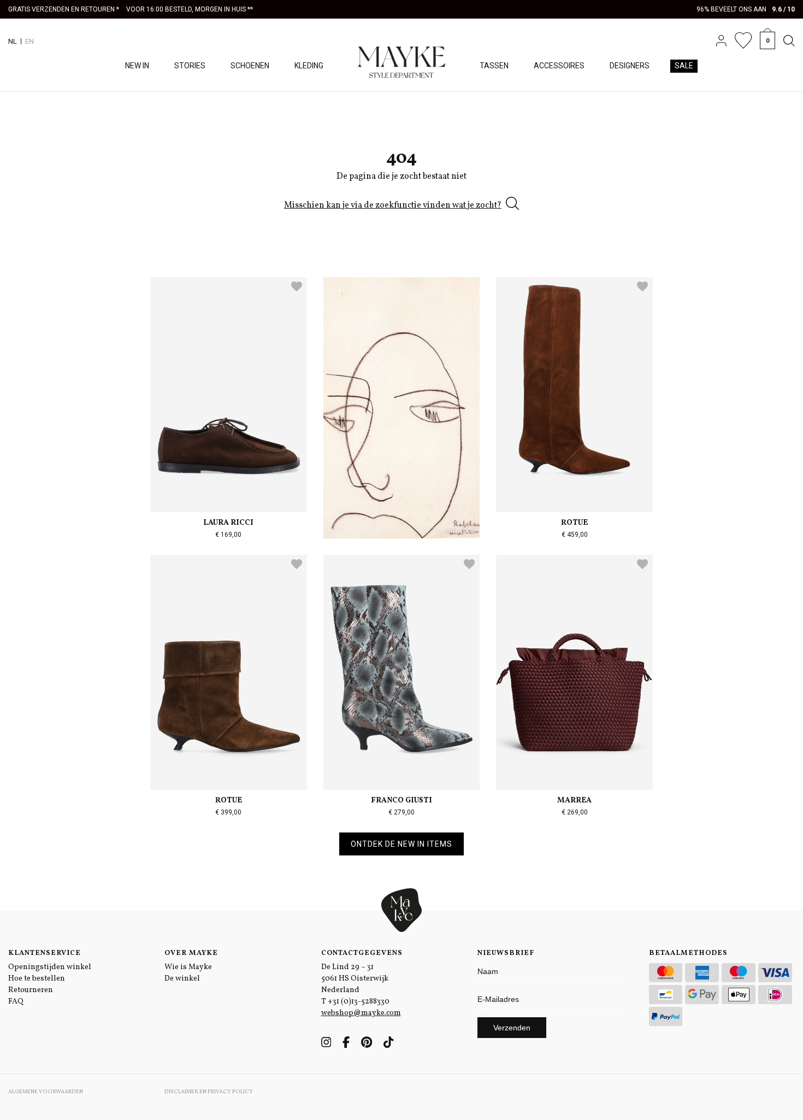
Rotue (574, 523)
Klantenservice (44, 953)
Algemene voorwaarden (45, 1091)
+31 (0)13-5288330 (358, 1001)
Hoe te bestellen (36, 979)
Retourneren (30, 990)
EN (29, 41)
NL (12, 41)
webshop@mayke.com (361, 1013)
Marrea (574, 800)
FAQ (15, 1001)
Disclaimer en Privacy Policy (208, 1091)
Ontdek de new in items (401, 844)
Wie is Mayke (188, 967)
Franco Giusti (401, 800)
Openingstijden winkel (49, 967)
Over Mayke (191, 953)
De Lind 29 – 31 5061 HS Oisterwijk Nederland (354, 978)
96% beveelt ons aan (745, 9)
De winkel (182, 979)
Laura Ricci (228, 523)
